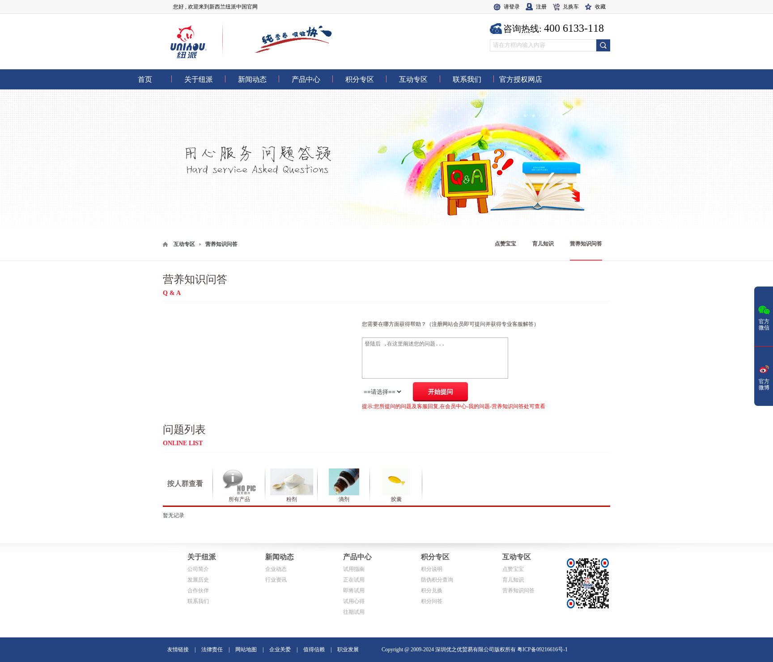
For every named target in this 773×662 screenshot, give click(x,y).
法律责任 (212, 649)
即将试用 (354, 590)
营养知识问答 (586, 243)
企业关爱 (280, 649)
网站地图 (246, 649)
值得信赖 (314, 649)
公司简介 (198, 569)
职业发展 (348, 649)
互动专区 (184, 244)
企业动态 (276, 569)
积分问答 (431, 601)
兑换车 (571, 7)
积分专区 (435, 557)
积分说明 (431, 569)
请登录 (512, 7)
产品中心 (357, 557)
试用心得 (354, 601)
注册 (541, 7)
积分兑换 (431, 590)
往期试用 (354, 612)
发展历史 (198, 580)
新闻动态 (279, 557)
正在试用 (354, 580)
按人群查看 (185, 483)
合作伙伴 (198, 590)
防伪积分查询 (437, 580)
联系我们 (198, 601)
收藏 (600, 7)
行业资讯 (276, 580)
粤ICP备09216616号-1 (542, 649)
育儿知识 (543, 243)
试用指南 (354, 569)
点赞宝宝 (505, 243)
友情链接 (178, 649)
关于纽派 (201, 557)
